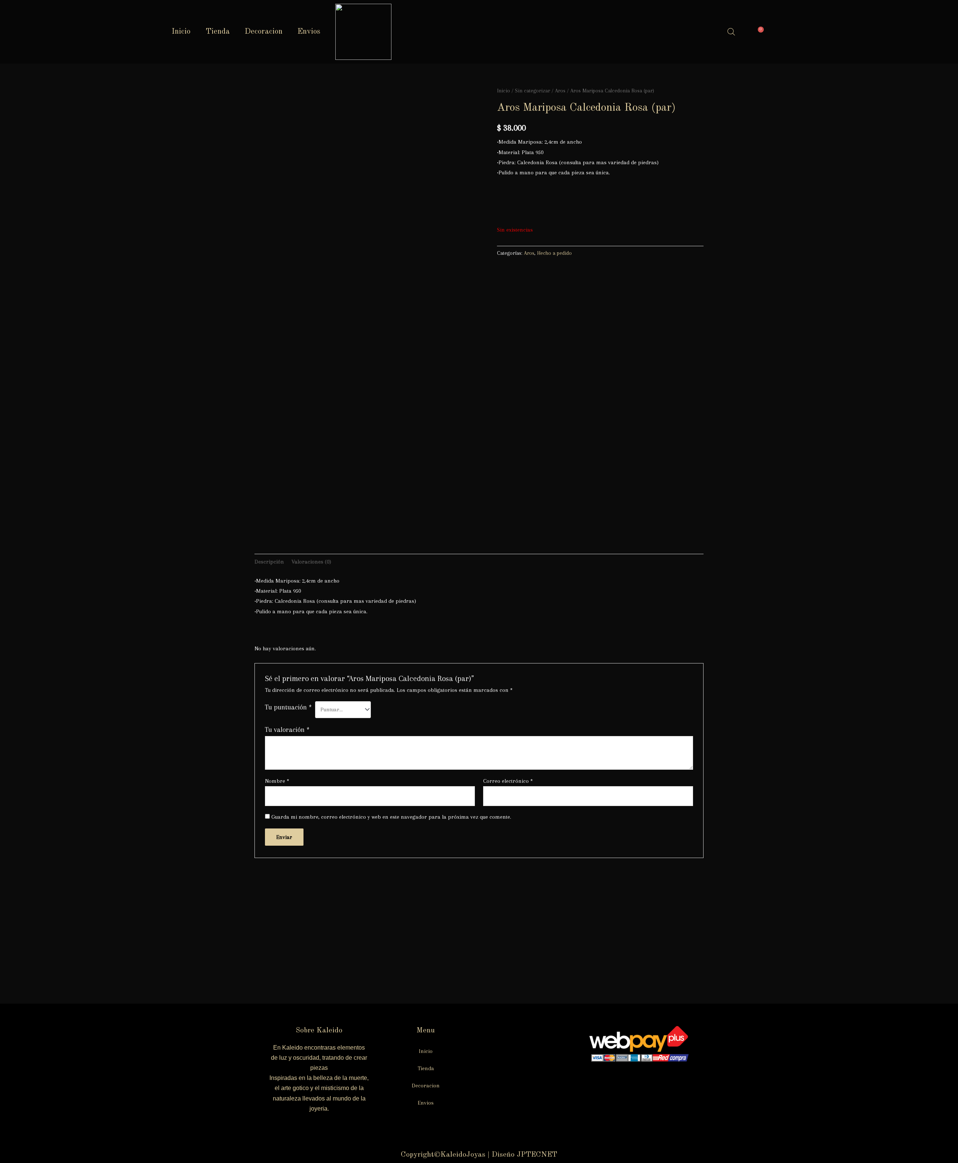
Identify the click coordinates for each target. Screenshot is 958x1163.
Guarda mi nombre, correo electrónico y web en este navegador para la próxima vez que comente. (391, 817)
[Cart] (759, 32)
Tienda (217, 32)
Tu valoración (287, 729)
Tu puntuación (288, 707)
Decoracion (264, 32)
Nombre (277, 781)
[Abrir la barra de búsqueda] (731, 32)
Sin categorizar (532, 91)
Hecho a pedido (554, 253)
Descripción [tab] (269, 561)
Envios (309, 32)
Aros (560, 91)
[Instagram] (674, 30)
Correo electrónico (508, 781)
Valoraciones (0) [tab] (311, 561)
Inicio (181, 32)
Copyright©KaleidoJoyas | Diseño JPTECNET (479, 1155)
